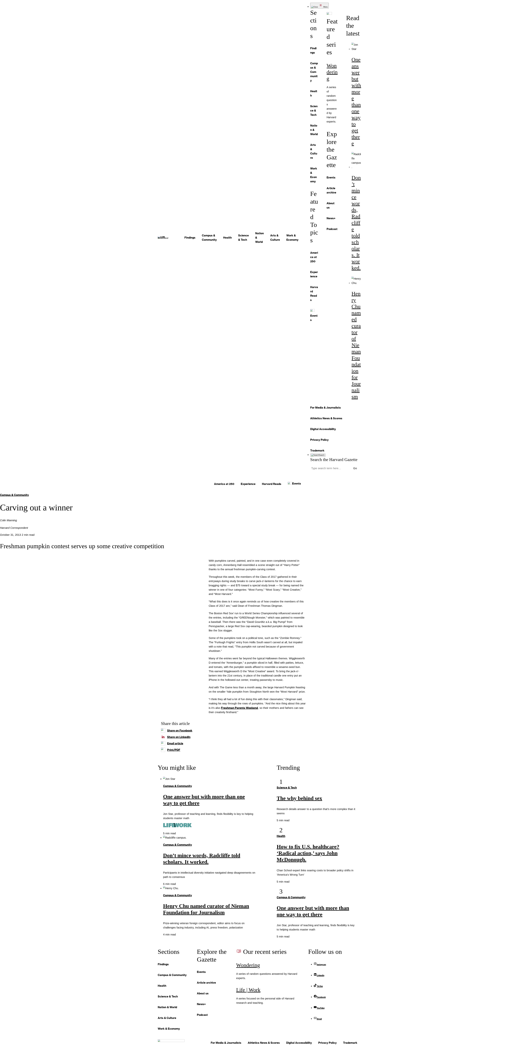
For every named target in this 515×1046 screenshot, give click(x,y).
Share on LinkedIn (178, 736)
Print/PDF (173, 749)
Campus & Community (14, 494)
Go (355, 468)
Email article (175, 743)
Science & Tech (287, 787)
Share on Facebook (179, 730)
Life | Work (248, 990)
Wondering (332, 72)
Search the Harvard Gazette (333, 459)
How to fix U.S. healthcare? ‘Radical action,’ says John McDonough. (308, 853)
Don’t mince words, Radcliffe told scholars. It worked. (356, 223)
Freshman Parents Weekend (239, 707)
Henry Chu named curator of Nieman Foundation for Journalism (356, 345)
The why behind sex (299, 798)
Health (281, 835)
